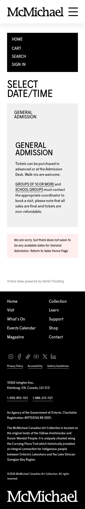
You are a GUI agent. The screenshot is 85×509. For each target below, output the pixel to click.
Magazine (15, 337)
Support (56, 319)
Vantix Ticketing (53, 281)
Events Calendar (21, 328)
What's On (16, 319)
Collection (58, 302)
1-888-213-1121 (43, 398)
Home (12, 302)
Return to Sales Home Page (49, 251)
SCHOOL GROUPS (29, 190)
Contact (56, 337)
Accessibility (35, 366)
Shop (53, 328)
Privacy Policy (15, 366)
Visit (10, 310)
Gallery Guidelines (58, 366)
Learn (54, 310)
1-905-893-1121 (17, 398)
